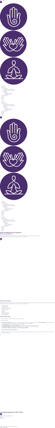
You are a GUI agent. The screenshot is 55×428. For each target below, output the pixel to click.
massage (9, 327)
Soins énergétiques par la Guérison (8, 89)
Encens (3, 96)
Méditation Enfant (7, 94)
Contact (3, 99)
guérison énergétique (15, 325)
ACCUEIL (3, 101)
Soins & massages (4, 88)
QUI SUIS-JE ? (4, 87)
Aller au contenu (2, 0)
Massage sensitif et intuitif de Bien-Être (9, 90)
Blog (2, 98)
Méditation (4, 91)
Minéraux (3, 97)
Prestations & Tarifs (5, 95)
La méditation (26, 327)
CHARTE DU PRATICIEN (3, 427)
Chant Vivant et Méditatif (9, 93)
